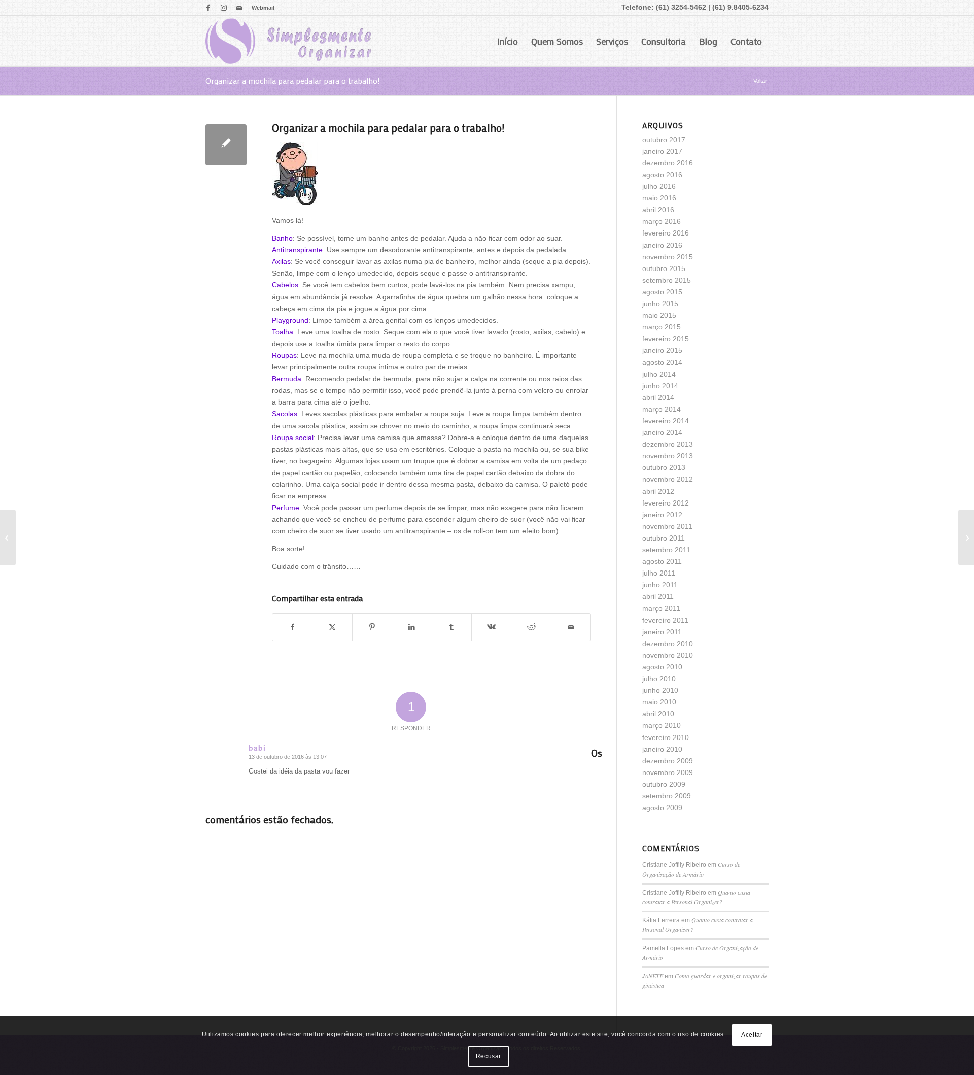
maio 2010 (659, 702)
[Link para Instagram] (223, 7)
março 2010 (661, 725)
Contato (746, 41)
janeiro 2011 (662, 632)
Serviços (612, 41)
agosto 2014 (662, 362)
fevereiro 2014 (665, 421)
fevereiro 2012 (665, 503)
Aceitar (751, 1034)
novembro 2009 (667, 772)
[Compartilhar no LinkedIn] (411, 627)
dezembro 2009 (667, 761)
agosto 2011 (662, 561)
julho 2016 (659, 186)
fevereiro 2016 (665, 233)
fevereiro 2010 (665, 737)
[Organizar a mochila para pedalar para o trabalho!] (226, 144)
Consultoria (663, 41)
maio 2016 (659, 198)
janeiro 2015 (662, 350)
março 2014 (661, 409)
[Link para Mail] (239, 7)
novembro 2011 (667, 526)
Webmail (263, 8)
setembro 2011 (666, 550)
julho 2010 (659, 679)
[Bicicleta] (8, 537)
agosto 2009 (662, 807)
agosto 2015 (662, 292)
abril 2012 (658, 491)
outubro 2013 (663, 467)
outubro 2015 (663, 268)
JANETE (652, 975)
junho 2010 (660, 690)
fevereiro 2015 (665, 338)
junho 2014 (660, 386)
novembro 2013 (667, 456)
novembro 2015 (667, 257)
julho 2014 (659, 374)
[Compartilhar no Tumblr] (451, 627)
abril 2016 (658, 210)
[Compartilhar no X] (332, 627)
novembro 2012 (667, 479)
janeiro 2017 (662, 151)
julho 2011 (658, 573)
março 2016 (661, 221)
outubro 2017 (663, 140)
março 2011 (661, 608)
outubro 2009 (663, 784)
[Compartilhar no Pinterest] (372, 627)
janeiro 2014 (662, 432)
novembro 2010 (667, 655)
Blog (708, 41)
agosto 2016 (662, 175)
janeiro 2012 (662, 515)
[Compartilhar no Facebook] (292, 627)
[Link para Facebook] (208, 7)
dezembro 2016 (667, 163)
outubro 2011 (663, 538)
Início (507, 41)
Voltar (760, 81)
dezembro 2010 (667, 644)
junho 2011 (660, 585)
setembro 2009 (666, 796)
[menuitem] (260, 7)
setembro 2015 (666, 280)
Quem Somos (557, 41)
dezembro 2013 (667, 444)
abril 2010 (658, 714)
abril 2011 (658, 596)
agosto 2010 (662, 667)
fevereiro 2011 (665, 620)
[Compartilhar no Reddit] (530, 627)
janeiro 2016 (662, 245)
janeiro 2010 (662, 749)
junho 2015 (660, 303)
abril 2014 (658, 397)
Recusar (488, 1056)
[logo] (288, 41)
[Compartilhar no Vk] (491, 627)
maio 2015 (659, 315)
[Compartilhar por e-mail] (570, 627)
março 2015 (661, 327)
